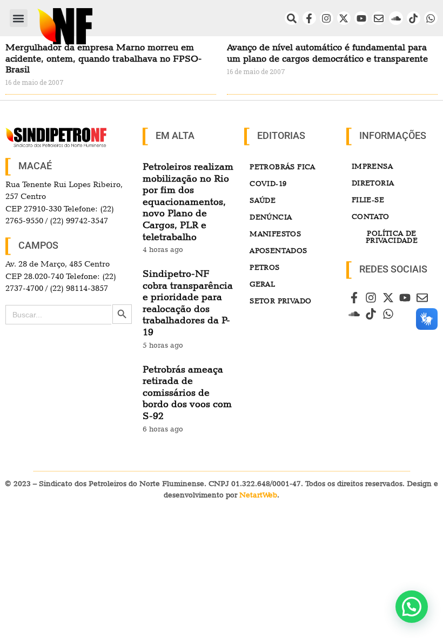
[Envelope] (378, 18)
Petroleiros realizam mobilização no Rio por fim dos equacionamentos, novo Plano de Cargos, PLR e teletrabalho (188, 201)
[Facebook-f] (309, 18)
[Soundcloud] (395, 18)
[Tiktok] (413, 18)
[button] (19, 18)
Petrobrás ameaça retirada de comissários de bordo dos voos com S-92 (187, 392)
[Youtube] (361, 18)
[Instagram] (326, 18)
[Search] (291, 18)
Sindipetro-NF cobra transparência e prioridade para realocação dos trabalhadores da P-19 (188, 302)
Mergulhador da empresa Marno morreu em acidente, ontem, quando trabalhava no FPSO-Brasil (103, 58)
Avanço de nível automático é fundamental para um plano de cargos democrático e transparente (327, 52)
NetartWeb (258, 494)
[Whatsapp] (431, 18)
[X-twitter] (344, 18)
